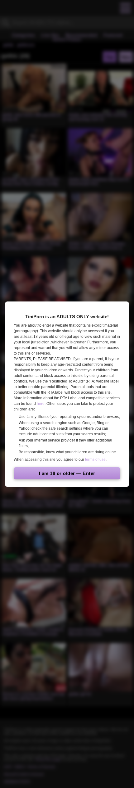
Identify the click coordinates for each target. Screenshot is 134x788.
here (41, 403)
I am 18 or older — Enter (67, 473)
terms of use (95, 459)
